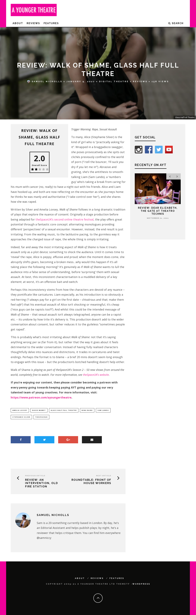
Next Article (103, 475)
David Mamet (39, 410)
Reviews (33, 23)
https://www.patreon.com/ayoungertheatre (41, 397)
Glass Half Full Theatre (64, 410)
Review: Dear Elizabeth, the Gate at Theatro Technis (157, 210)
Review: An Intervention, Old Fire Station (41, 483)
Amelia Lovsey (19, 410)
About (18, 23)
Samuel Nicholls (47, 81)
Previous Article (35, 475)
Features (51, 23)
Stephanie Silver (21, 417)
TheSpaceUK (41, 417)
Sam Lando (103, 410)
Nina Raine (87, 410)
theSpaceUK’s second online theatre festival (65, 219)
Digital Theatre (114, 81)
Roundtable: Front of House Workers (91, 481)
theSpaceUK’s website (96, 375)
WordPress (141, 584)
